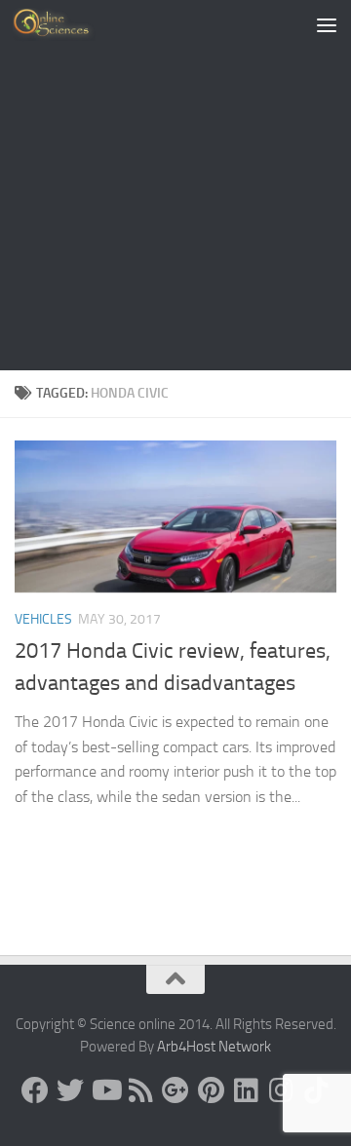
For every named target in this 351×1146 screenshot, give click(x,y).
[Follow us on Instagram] (280, 1090)
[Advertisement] (175, 185)
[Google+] (175, 1090)
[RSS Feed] (140, 1090)
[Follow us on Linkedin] (245, 1090)
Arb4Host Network (214, 1046)
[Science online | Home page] (68, 24)
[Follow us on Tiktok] (316, 1090)
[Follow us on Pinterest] (210, 1090)
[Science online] (35, 1090)
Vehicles (43, 619)
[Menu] (326, 24)
